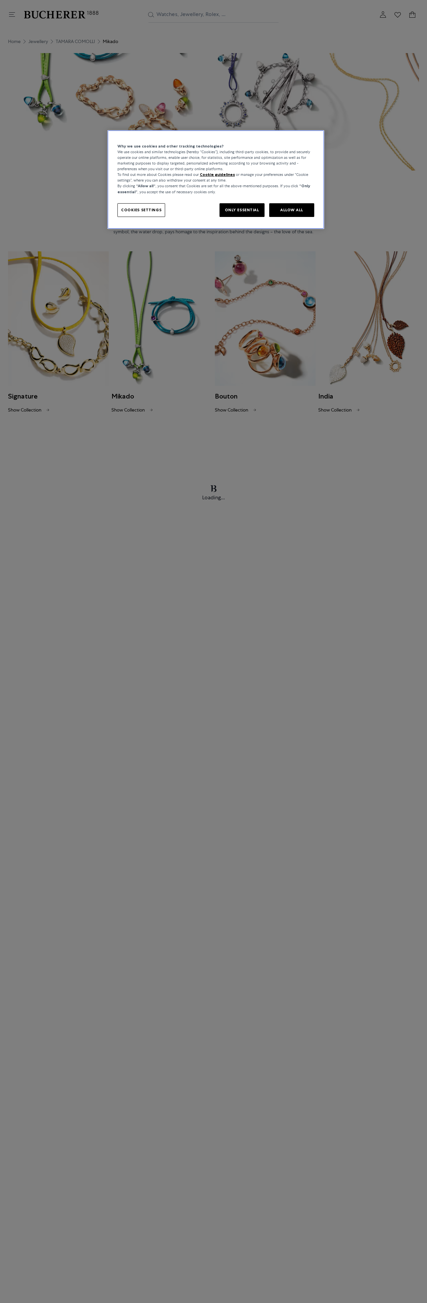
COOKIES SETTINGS (141, 210)
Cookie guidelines (217, 175)
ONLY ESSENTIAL (242, 210)
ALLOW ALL (291, 210)
